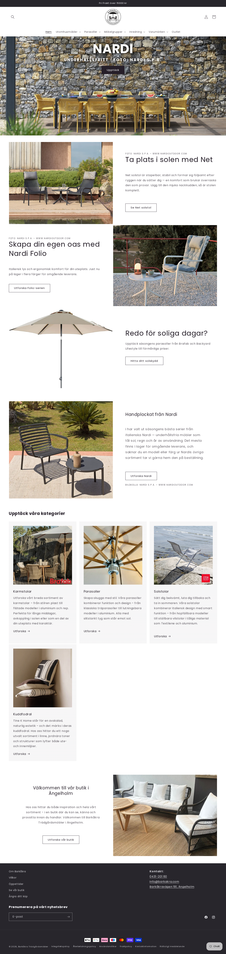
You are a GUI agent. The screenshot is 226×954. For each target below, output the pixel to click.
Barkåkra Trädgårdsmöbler (33, 946)
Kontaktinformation (146, 946)
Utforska (19, 631)
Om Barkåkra (17, 871)
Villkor (12, 877)
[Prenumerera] (68, 917)
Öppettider (16, 884)
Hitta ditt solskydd (144, 361)
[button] (13, 17)
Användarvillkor (108, 946)
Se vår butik (16, 890)
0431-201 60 (158, 876)
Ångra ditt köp (18, 896)
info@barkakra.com (164, 882)
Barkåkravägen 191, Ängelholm (172, 887)
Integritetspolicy (60, 946)
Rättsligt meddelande (172, 946)
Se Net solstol (141, 207)
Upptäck (113, 70)
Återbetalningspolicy (84, 946)
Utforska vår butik (61, 840)
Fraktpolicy (126, 946)
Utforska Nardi (141, 476)
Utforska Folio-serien (29, 288)
